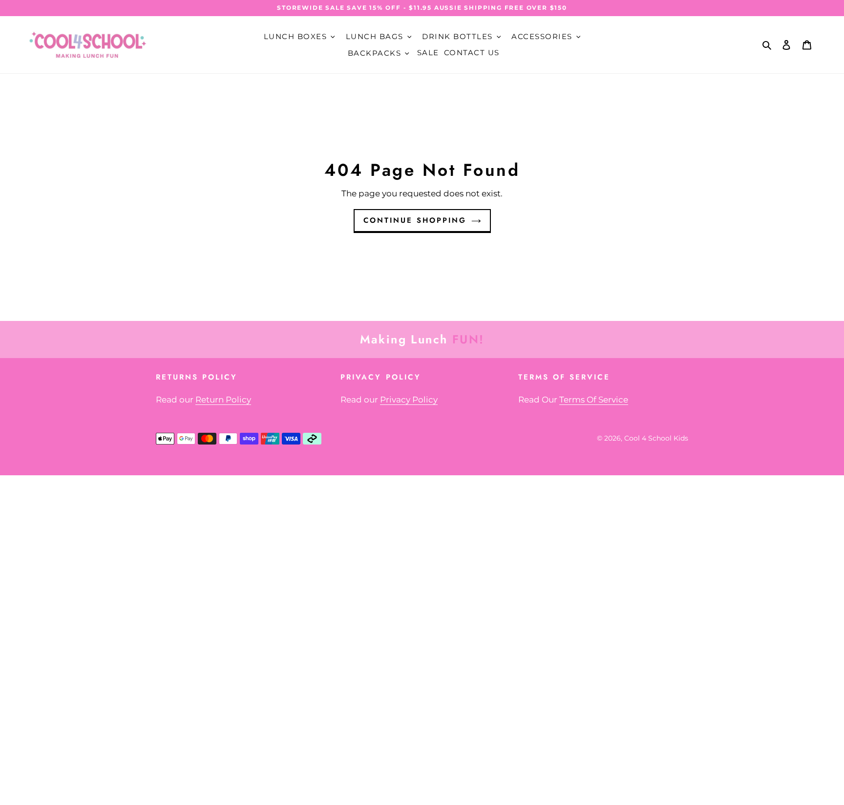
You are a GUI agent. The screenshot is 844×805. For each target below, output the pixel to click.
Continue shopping (414, 220)
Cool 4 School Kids (656, 438)
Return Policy (223, 399)
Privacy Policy (409, 399)
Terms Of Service (593, 399)
